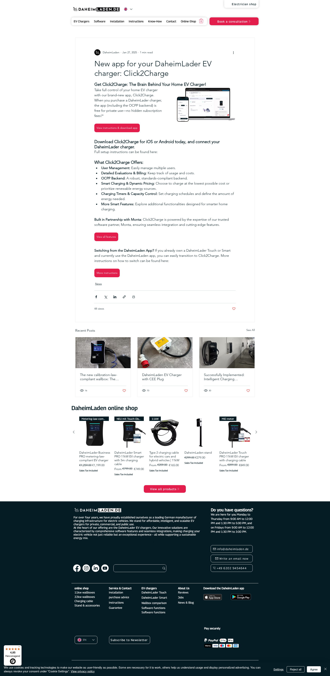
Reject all (295, 669)
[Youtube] (105, 568)
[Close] (325, 669)
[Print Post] (133, 297)
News (98, 283)
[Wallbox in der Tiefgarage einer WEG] (227, 352)
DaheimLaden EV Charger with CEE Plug (162, 377)
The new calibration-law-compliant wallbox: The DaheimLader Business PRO (101, 377)
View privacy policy (83, 671)
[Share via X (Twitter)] (105, 297)
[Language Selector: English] (128, 9)
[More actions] (233, 52)
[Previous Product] (73, 432)
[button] (201, 20)
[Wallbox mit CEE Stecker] (165, 352)
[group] (165, 451)
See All (250, 330)
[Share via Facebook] (96, 297)
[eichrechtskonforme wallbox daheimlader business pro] (103, 352)
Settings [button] (278, 669)
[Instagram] (86, 568)
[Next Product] (256, 432)
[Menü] (19, 647)
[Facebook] (77, 568)
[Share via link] (124, 297)
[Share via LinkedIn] (115, 297)
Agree (314, 669)
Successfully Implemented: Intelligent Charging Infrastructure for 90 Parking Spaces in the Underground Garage (225, 377)
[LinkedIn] (95, 568)
